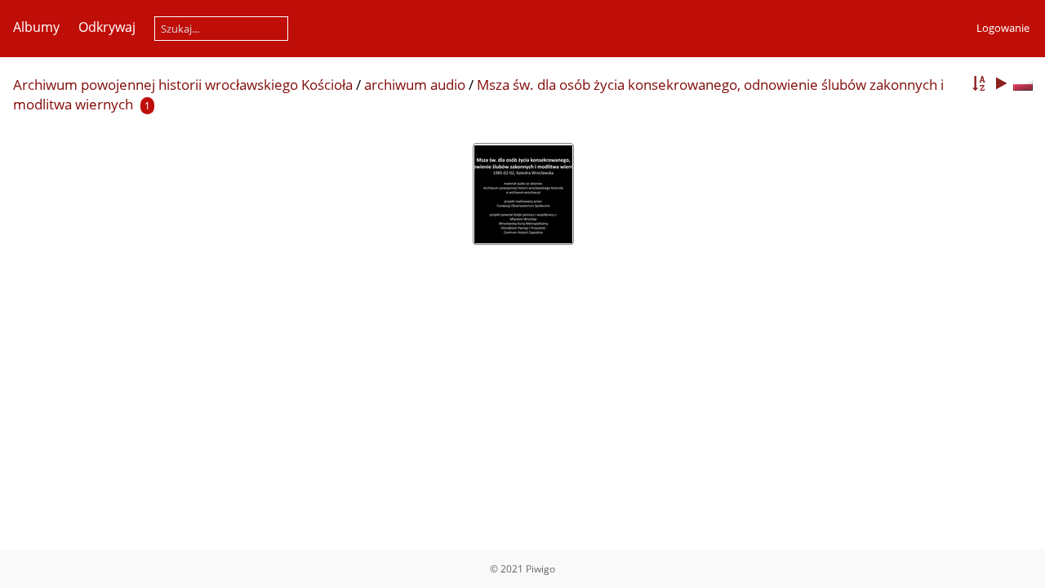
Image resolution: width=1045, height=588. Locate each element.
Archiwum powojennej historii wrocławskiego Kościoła (183, 84)
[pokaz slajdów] (1001, 84)
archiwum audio (414, 84)
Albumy (36, 27)
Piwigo (540, 569)
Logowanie (1002, 27)
